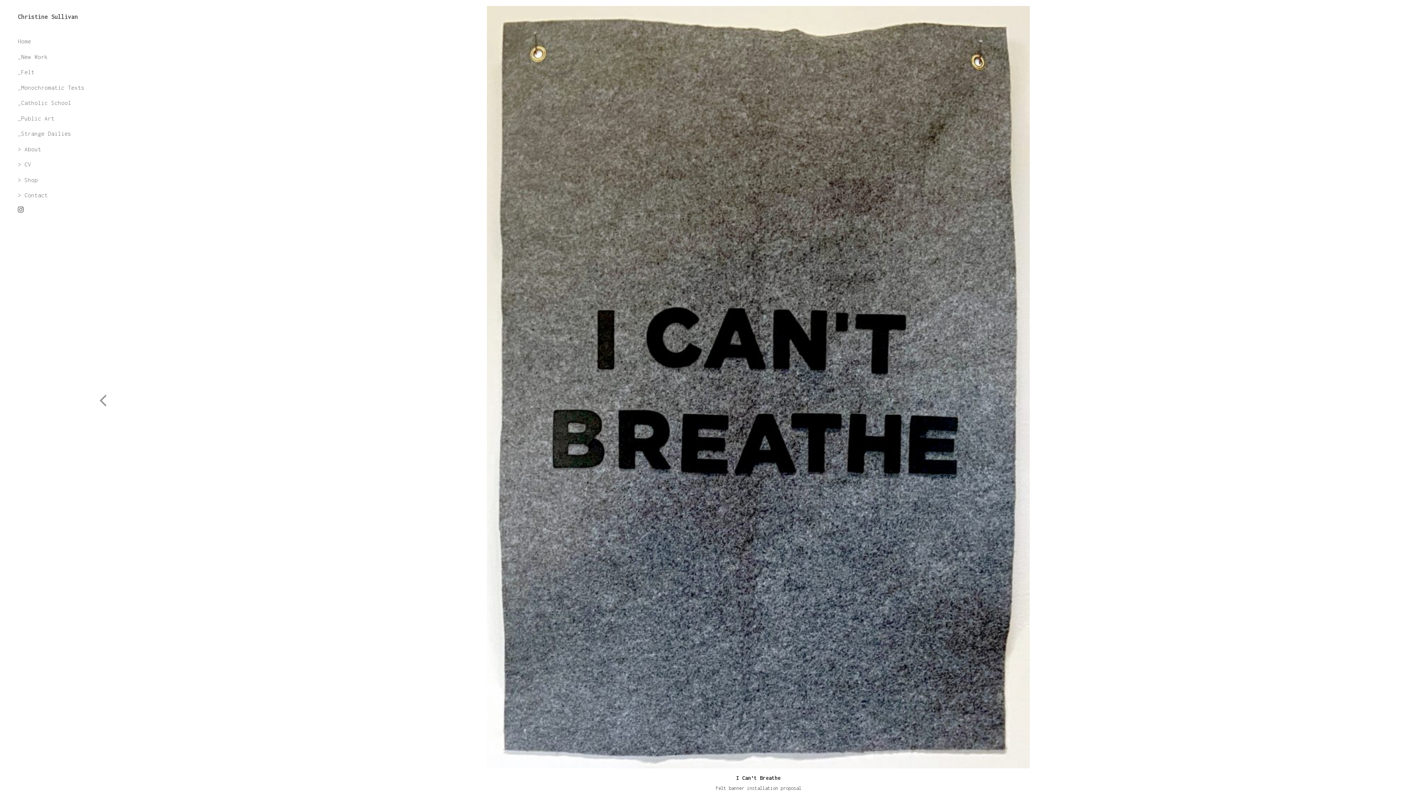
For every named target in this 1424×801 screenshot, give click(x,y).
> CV (24, 164)
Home (24, 41)
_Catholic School (44, 102)
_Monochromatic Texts (51, 87)
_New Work (33, 56)
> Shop (28, 180)
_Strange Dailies (44, 133)
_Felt (26, 72)
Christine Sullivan (48, 16)
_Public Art (36, 118)
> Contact (33, 195)
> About (29, 149)
